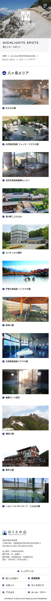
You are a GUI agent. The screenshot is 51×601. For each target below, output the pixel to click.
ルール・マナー (38, 592)
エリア (21, 59)
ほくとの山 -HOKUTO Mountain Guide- (23, 56)
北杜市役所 (6, 540)
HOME (4, 56)
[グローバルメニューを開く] (45, 5)
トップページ (27, 571)
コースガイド (37, 585)
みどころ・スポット (8, 59)
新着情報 (35, 578)
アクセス (10, 592)
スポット (10, 585)
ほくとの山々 (12, 578)
